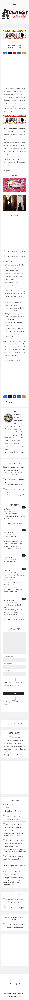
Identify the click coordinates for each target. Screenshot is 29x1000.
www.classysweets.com (13, 455)
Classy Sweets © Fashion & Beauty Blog (13, 993)
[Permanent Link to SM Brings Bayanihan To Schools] (14, 806)
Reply (23, 507)
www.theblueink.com (12, 452)
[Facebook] (8, 723)
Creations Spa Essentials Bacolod (14, 996)
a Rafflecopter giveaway (11, 360)
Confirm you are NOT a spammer (11, 703)
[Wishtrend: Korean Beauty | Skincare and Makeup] (14, 900)
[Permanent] (14, 470)
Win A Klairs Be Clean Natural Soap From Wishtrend (14, 473)
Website (6, 670)
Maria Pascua (7, 557)
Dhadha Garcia (18, 740)
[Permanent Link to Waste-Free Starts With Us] (13, 816)
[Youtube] (18, 723)
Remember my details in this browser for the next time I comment (13, 685)
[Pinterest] (21, 723)
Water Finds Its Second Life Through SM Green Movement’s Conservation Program (14, 850)
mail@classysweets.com (13, 755)
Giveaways (14, 42)
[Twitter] (15, 723)
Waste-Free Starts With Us (10, 819)
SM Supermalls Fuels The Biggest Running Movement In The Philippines (14, 834)
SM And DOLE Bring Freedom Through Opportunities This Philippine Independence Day (13, 882)
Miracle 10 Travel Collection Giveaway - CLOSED (14, 494)
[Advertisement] (14, 70)
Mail (7, 663)
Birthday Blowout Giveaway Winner (15, 484)
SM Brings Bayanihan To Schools (12, 811)
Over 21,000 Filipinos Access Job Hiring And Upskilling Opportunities (14, 866)
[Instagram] (11, 723)
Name (8, 656)
